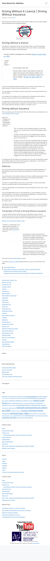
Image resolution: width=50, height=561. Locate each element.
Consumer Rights (6, 286)
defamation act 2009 (21, 400)
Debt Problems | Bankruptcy (9, 295)
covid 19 (37, 398)
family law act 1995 (11, 405)
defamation (12, 400)
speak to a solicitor (14, 261)
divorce (5, 403)
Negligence (5, 319)
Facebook (4, 465)
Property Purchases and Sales (10, 328)
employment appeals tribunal (30, 403)
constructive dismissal (5, 398)
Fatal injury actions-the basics (10, 512)
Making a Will (5, 372)
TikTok (3, 470)
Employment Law (6, 304)
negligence (25, 410)
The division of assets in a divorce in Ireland (13, 508)
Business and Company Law (9, 280)
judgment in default (30, 405)
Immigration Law (6, 308)
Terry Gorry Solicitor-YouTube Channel (12, 376)
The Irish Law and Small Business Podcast (13, 472)
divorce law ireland (13, 403)
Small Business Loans (7, 333)
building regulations (12, 396)
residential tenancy (30, 415)
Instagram (4, 463)
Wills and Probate (6, 346)
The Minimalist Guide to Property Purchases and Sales (17, 435)
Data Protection (6, 293)
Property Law (5, 326)
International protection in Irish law (11, 515)
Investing (4, 313)
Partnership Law (6, 322)
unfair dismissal (28, 417)
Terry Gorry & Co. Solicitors (13, 3)
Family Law (5, 306)
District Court (5, 302)
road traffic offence (35, 269)
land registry (13, 410)
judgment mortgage (40, 405)
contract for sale (13, 398)
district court (39, 400)
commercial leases (42, 396)
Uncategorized (6, 344)
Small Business (6, 439)
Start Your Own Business (8, 337)
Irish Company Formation (8, 315)
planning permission (33, 413)
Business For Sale (6, 282)
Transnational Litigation (8, 342)
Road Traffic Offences (9, 267)
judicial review (5, 408)
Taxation (4, 339)
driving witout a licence (24, 269)
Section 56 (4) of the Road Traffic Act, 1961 (13, 221)
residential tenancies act (19, 415)
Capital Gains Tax (6, 284)
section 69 (15, 229)
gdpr (17, 405)
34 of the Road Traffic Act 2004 (10, 113)
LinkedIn (4, 467)
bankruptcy (5, 396)
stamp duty (37, 415)
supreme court (20, 417)
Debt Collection (5, 400)
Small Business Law (7, 374)
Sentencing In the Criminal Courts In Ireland (15, 271)
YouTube (4, 459)
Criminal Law (5, 291)
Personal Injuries (36, 410)
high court (21, 405)
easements (20, 403)
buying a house (21, 396)
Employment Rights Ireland (9, 367)
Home (3, 428)
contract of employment (22, 398)
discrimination (30, 400)
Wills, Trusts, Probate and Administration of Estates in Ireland (18, 446)
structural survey (44, 415)
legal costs (18, 410)
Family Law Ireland (7, 370)
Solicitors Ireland (6, 335)
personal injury (6, 413)
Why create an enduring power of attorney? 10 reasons (16, 510)
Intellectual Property (7, 311)
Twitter (4, 461)
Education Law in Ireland (8, 448)
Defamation (5, 297)
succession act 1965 (9, 417)
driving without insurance (10, 269)
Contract (4, 289)
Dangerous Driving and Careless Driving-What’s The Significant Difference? (23, 273)
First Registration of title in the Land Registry (13, 517)
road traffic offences (17, 258)
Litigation (4, 317)
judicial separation (12, 408)
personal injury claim (19, 413)
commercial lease (31, 396)
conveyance (31, 398)
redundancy (11, 415)
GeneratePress (36, 543)
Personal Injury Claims (7, 324)
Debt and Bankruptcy (7, 441)
